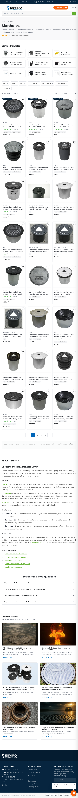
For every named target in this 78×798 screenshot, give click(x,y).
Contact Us (32, 781)
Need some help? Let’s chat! (62, 786)
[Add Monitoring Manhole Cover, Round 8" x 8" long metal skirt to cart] (48, 224)
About (59, 2)
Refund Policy (33, 770)
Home (3, 21)
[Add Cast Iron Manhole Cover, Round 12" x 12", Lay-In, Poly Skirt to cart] (23, 99)
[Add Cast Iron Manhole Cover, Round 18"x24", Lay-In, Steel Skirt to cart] (23, 391)
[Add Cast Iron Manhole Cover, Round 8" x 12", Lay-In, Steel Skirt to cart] (74, 99)
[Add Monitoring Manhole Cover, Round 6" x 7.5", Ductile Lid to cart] (48, 99)
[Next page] (50, 435)
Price (4, 83)
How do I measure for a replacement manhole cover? (39, 589)
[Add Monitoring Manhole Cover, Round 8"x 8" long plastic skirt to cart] (74, 224)
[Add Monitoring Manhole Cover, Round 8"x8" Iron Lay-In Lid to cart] (23, 181)
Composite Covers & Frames (16, 557)
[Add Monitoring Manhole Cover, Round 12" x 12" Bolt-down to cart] (74, 181)
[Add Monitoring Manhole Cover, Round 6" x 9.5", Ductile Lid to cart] (23, 351)
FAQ (48, 2)
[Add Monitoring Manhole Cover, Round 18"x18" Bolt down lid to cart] (48, 391)
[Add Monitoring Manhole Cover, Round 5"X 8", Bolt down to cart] (48, 142)
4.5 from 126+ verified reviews (16, 35)
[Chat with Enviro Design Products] (73, 793)
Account (65, 2)
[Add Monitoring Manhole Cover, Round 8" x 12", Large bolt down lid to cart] (48, 351)
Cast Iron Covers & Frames (16, 554)
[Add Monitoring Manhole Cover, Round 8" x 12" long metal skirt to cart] (23, 309)
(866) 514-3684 (40, 2)
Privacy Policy (33, 784)
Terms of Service (34, 772)
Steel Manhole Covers (14, 561)
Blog (53, 2)
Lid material (33, 83)
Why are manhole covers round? (39, 583)
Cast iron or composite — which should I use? (39, 595)
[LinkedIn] (6, 785)
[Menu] (3, 7)
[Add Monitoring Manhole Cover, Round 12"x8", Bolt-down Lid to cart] (48, 309)
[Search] (74, 13)
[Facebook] (3, 785)
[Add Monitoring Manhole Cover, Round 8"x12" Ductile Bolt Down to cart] (74, 142)
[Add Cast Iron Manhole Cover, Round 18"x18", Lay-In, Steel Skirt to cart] (74, 391)
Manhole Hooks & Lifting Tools (17, 564)
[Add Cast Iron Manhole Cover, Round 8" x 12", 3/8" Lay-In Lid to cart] (48, 266)
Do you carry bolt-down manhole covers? (39, 602)
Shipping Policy (33, 787)
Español (74, 2)
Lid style (5, 88)
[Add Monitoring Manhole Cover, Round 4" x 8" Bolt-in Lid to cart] (48, 181)
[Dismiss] (75, 784)
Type (21, 83)
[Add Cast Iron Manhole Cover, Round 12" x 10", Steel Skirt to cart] (23, 224)
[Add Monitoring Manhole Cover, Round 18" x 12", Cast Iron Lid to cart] (74, 309)
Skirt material (46, 83)
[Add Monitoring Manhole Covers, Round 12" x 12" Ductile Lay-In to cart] (74, 351)
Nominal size (60, 83)
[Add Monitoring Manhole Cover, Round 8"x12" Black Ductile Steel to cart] (23, 266)
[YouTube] (9, 785)
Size (13, 83)
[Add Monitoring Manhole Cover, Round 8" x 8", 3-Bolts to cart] (74, 266)
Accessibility (32, 775)
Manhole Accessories (13, 567)
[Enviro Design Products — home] (14, 8)
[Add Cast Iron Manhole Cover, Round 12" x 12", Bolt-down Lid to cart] (23, 142)
